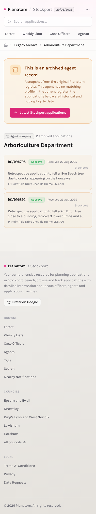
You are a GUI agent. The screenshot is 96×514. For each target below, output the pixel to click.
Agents (83, 34)
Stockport (42, 9)
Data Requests (15, 482)
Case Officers (60, 34)
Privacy (9, 474)
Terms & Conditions (19, 466)
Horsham (11, 434)
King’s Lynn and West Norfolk (26, 417)
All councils (13, 442)
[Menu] (87, 9)
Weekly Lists (32, 34)
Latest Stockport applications (43, 112)
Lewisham (12, 425)
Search (9, 368)
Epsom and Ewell (17, 400)
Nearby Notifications (20, 377)
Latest (10, 34)
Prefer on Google (25, 302)
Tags (7, 360)
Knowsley (11, 409)
